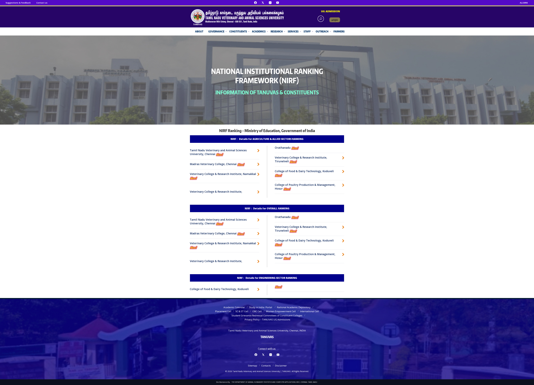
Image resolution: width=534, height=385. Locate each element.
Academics (259, 31)
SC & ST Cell (241, 311)
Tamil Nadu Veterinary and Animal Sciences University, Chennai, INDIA (267, 330)
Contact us (41, 2)
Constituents (238, 31)
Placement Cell (223, 311)
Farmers (339, 31)
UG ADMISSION (330, 11)
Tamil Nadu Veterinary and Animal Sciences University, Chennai (218, 152)
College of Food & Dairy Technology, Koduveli (304, 171)
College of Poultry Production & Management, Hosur (305, 186)
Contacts (266, 365)
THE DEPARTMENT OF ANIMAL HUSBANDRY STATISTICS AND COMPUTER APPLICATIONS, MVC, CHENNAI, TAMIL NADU (274, 382)
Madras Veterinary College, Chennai (213, 164)
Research (277, 31)
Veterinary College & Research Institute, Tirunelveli (301, 159)
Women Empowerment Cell (281, 311)
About (199, 31)
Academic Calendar (234, 307)
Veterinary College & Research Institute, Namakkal (223, 174)
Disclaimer (281, 365)
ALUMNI (524, 2)
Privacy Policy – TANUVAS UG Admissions (267, 319)
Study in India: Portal (261, 307)
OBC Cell (257, 311)
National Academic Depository (294, 307)
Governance (216, 31)
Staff (307, 31)
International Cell (309, 311)
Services (293, 31)
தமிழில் (335, 20)
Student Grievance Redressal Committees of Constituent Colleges (267, 315)
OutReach (322, 31)
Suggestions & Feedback (18, 2)
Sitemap (252, 365)
